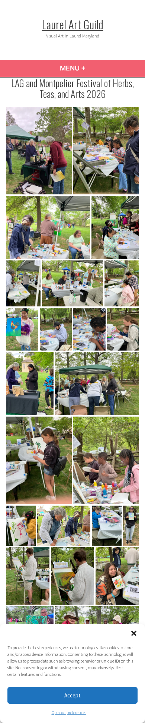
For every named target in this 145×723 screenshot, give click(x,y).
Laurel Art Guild (72, 24)
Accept (72, 695)
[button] (134, 633)
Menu (93, 68)
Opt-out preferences (69, 712)
